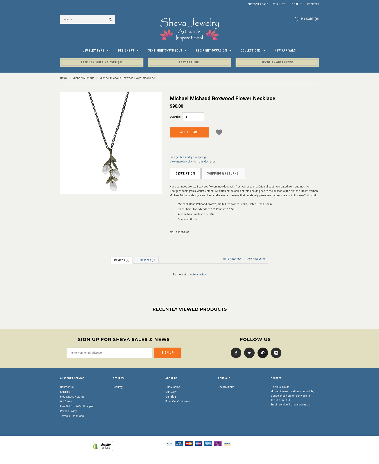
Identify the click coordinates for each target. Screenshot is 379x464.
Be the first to (189, 274)
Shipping (65, 391)
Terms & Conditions (72, 416)
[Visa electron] (179, 443)
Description (185, 173)
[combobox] (87, 19)
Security (118, 387)
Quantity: (175, 116)
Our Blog (170, 396)
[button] (219, 131)
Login (294, 4)
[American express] (208, 443)
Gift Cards (66, 401)
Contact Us (67, 387)
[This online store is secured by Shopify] (102, 445)
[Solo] (218, 443)
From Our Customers (178, 401)
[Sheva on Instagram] (275, 352)
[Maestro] (198, 443)
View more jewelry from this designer (192, 161)
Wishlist (279, 4)
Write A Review (232, 258)
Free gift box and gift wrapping (188, 157)
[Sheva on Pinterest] (261, 352)
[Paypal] (227, 443)
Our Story (171, 391)
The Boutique (226, 387)
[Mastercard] (189, 443)
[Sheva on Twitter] (248, 352)
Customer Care (257, 4)
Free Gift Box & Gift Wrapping (77, 406)
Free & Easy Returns (72, 396)
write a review (198, 274)
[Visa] (169, 443)
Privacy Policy (68, 411)
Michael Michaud (83, 78)
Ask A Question (256, 258)
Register (313, 4)
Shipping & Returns (223, 173)
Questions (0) (146, 260)
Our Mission (172, 387)
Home (64, 78)
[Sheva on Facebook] (235, 352)
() (310, 19)
